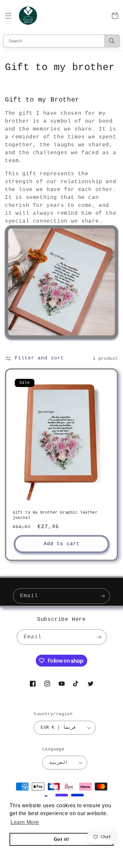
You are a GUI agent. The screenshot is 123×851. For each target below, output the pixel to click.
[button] (8, 16)
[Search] (111, 41)
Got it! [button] (61, 839)
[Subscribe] (102, 596)
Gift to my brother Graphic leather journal (55, 515)
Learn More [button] (24, 822)
